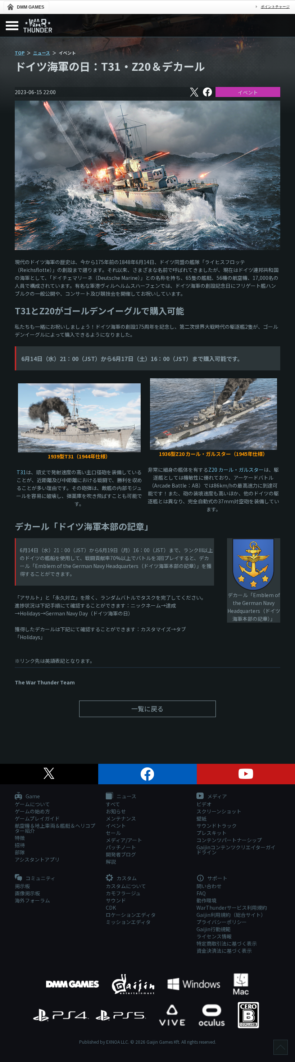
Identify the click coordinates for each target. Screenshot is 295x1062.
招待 (20, 845)
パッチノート (121, 847)
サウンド (116, 900)
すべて (113, 804)
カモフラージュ (123, 893)
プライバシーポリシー (221, 921)
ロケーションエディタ (131, 914)
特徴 (20, 837)
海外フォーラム (32, 900)
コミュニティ (39, 878)
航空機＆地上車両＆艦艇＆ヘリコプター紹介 (55, 828)
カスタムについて (126, 885)
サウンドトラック (216, 825)
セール (113, 832)
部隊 (20, 852)
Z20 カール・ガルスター (236, 469)
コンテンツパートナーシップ (229, 839)
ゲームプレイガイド (37, 818)
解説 (111, 861)
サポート (216, 878)
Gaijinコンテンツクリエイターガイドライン (236, 850)
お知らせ (116, 811)
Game (32, 796)
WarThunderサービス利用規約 (231, 907)
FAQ (201, 893)
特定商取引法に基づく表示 (226, 943)
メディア (216, 796)
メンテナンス (121, 818)
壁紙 (201, 818)
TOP (19, 53)
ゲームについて (32, 804)
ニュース (41, 53)
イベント (248, 92)
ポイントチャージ (275, 7)
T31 (21, 472)
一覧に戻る (147, 708)
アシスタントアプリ (37, 859)
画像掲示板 (27, 893)
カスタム (126, 878)
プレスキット (211, 832)
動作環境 (206, 900)
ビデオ (204, 804)
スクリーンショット (218, 811)
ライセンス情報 (214, 936)
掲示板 (22, 885)
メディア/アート (124, 839)
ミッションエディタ (128, 921)
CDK (111, 907)
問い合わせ (209, 885)
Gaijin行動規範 (213, 929)
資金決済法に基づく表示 (224, 950)
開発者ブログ (121, 854)
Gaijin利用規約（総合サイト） (231, 914)
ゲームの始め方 (32, 811)
